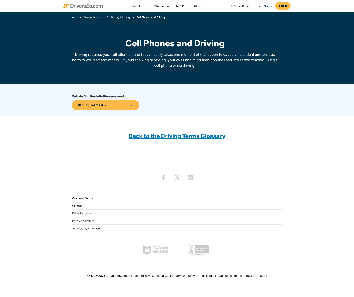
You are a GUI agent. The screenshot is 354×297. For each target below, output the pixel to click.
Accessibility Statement (86, 228)
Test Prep (182, 6)
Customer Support (83, 198)
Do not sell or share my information (243, 275)
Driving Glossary (121, 17)
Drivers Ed (135, 6)
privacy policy (185, 275)
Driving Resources (94, 17)
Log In (283, 6)
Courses (77, 205)
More (197, 6)
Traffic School (160, 6)
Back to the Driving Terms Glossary (177, 136)
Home (73, 17)
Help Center (264, 6)
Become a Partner (83, 220)
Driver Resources (82, 213)
